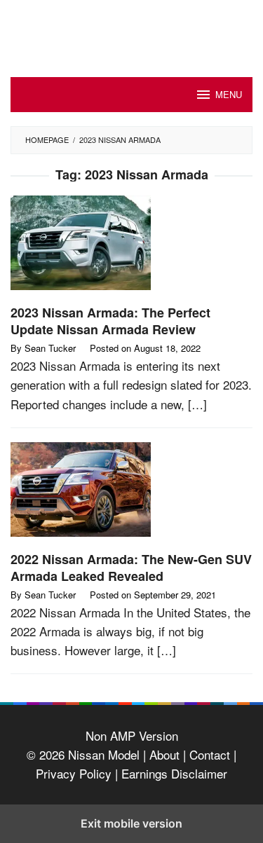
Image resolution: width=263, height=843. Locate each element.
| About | (164, 754)
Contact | (211, 754)
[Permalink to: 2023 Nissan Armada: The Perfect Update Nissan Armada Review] (131, 247)
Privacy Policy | (77, 773)
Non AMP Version (132, 735)
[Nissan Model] (131, 29)
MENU (228, 94)
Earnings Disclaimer (172, 773)
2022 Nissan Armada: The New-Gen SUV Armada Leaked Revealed (131, 567)
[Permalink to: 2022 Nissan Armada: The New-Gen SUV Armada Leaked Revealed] (131, 494)
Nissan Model (104, 754)
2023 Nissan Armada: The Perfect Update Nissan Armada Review (110, 320)
